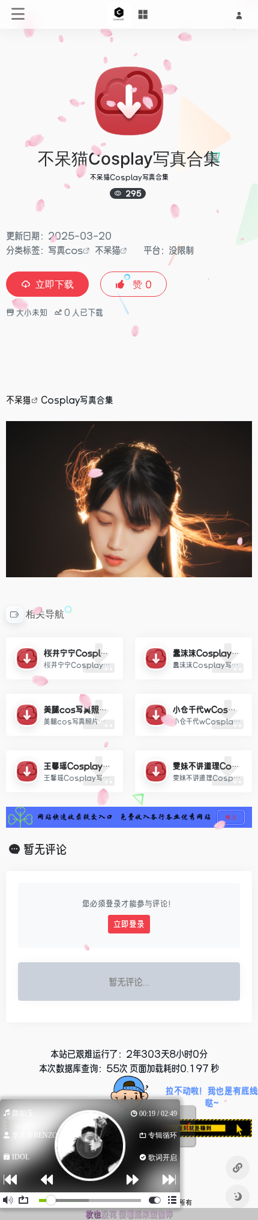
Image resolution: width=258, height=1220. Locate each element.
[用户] (238, 14)
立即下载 (54, 284)
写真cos (65, 250)
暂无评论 (45, 849)
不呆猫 (107, 250)
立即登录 (129, 924)
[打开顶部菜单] (142, 14)
